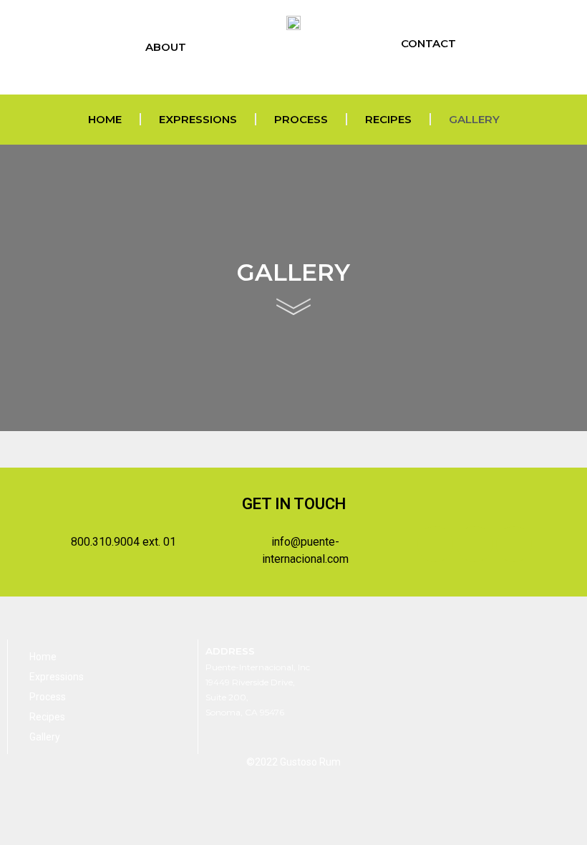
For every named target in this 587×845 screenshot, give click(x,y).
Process (301, 119)
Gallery (474, 119)
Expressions (198, 119)
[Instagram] (442, 73)
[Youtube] (425, 73)
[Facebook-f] (407, 73)
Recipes (388, 119)
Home (105, 119)
